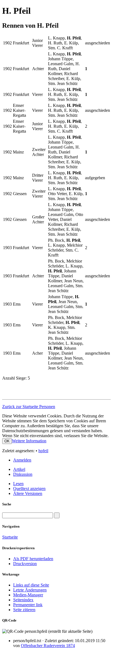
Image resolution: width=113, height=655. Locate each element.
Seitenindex (23, 599)
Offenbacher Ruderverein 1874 (48, 645)
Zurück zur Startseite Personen (28, 406)
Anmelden (22, 460)
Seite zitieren (24, 609)
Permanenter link (28, 604)
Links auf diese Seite (31, 585)
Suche (6, 504)
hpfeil (43, 450)
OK (7, 441)
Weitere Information (29, 440)
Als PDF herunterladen (33, 558)
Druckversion (25, 563)
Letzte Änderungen (30, 590)
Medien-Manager (28, 595)
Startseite (10, 537)
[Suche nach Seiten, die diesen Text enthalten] (57, 515)
